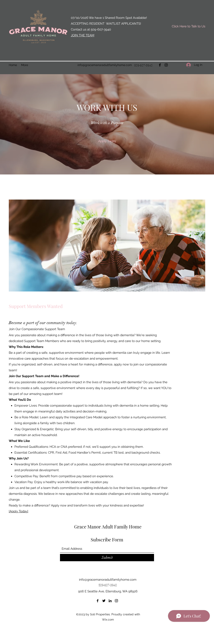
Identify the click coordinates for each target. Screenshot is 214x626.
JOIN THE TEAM (82, 35)
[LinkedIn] (110, 601)
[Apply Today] (18, 511)
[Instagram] (166, 65)
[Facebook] (160, 65)
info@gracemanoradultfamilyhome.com (105, 65)
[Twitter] (104, 601)
